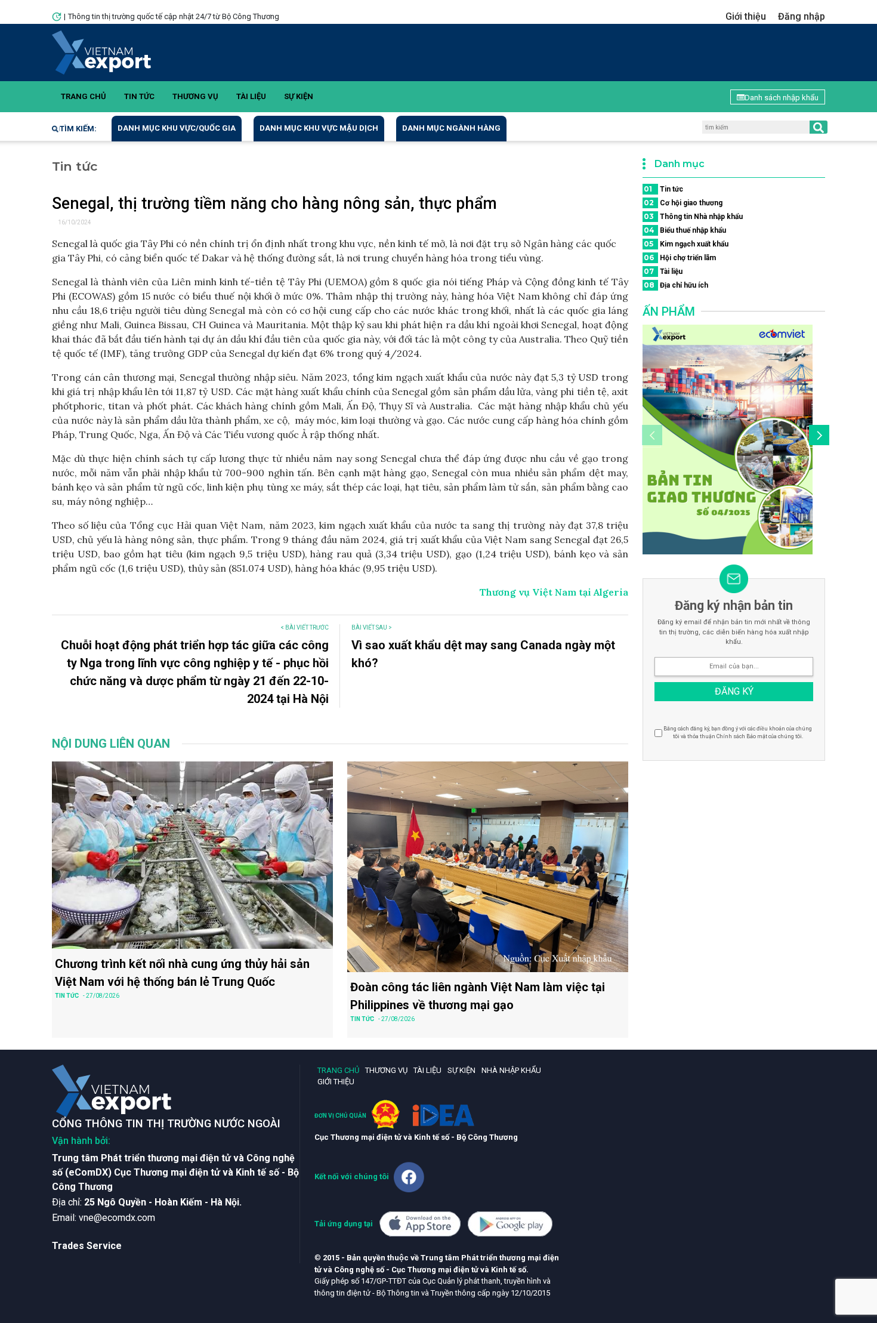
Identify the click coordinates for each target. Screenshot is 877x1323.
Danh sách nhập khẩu (782, 97)
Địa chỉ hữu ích (676, 284)
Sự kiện (298, 96)
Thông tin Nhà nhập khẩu (693, 216)
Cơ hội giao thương (683, 202)
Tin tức (139, 96)
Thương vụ (195, 96)
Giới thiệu (745, 16)
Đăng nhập (801, 16)
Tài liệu (251, 96)
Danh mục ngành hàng (451, 128)
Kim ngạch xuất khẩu (686, 243)
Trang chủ (83, 96)
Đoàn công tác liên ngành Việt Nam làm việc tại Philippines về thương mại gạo (477, 996)
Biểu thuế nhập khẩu (685, 230)
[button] (817, 437)
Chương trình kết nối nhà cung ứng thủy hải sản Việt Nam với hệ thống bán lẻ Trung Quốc (182, 973)
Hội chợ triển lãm (680, 257)
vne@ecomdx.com (117, 1217)
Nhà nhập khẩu (511, 1070)
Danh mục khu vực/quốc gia (177, 128)
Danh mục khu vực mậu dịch (319, 128)
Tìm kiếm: (78, 128)
